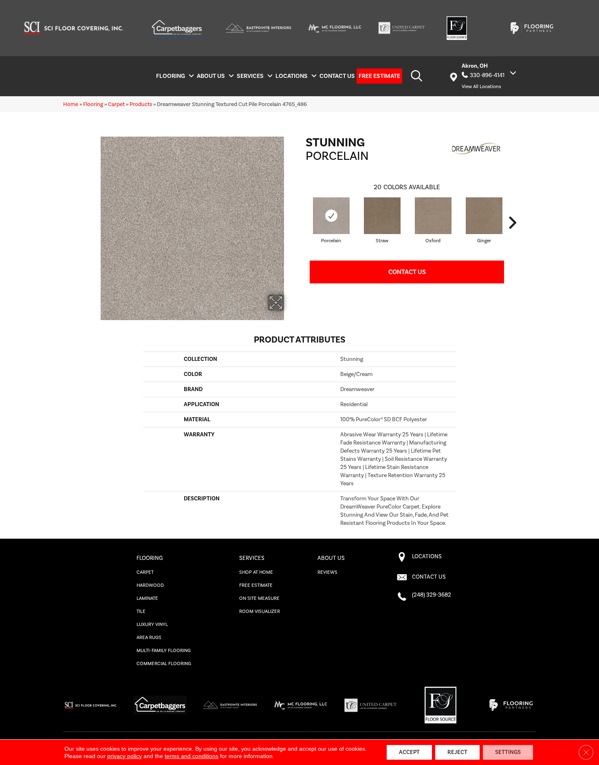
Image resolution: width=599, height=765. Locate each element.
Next (512, 222)
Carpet (116, 104)
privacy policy (124, 756)
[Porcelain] (331, 215)
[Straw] (382, 215)
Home (70, 104)
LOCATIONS (427, 556)
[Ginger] (484, 215)
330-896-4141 (487, 75)
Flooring (93, 104)
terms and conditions (191, 756)
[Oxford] (433, 215)
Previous (301, 222)
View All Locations (481, 87)
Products (141, 104)
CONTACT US (429, 577)
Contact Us (407, 272)
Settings (508, 752)
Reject (457, 752)
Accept (409, 752)
